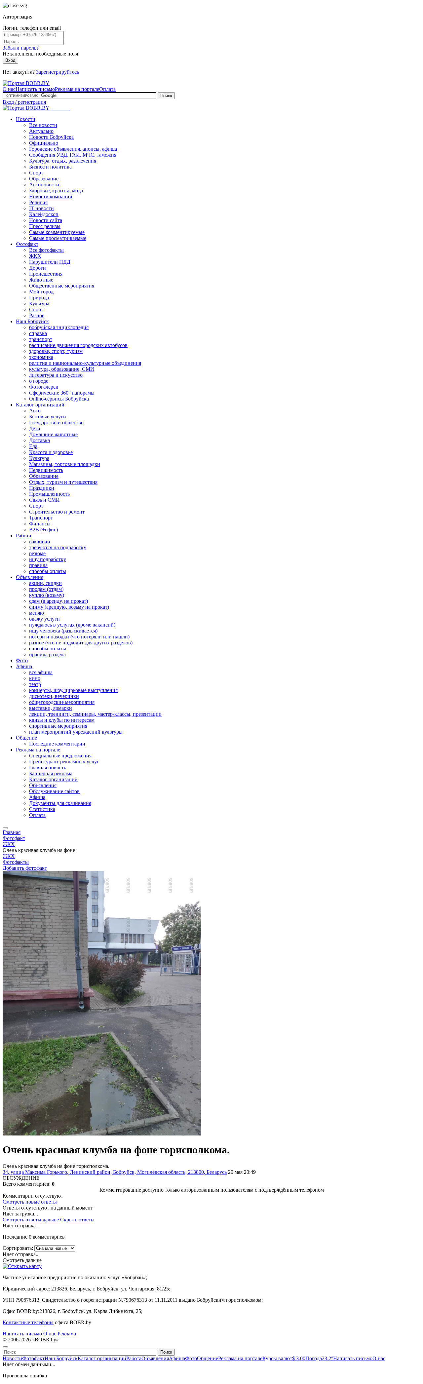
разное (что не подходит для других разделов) (81, 642)
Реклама (67, 1333)
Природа (39, 297)
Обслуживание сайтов (54, 791)
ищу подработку (47, 559)
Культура (39, 303)
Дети (34, 428)
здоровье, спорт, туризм (56, 351)
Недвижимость (46, 470)
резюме (37, 553)
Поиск (166, 95)
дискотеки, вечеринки (54, 696)
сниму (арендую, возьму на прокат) (69, 607)
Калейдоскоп (43, 214)
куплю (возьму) (46, 595)
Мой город (41, 291)
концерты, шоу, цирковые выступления (73, 690)
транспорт (40, 339)
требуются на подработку (57, 547)
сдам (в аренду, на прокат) (58, 601)
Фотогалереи (43, 387)
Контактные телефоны (28, 1322)
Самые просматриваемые (57, 238)
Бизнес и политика (50, 167)
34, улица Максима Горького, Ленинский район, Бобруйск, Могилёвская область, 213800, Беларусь (115, 1172)
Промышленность (49, 494)
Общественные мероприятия (61, 285)
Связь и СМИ (44, 500)
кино (34, 678)
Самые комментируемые (57, 232)
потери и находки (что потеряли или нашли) (79, 636)
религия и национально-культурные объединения (85, 363)
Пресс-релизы (44, 226)
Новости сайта (45, 220)
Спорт (36, 172)
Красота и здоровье (51, 452)
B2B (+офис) (43, 529)
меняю (36, 613)
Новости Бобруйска (51, 137)
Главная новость (47, 767)
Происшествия (45, 274)
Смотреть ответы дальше (31, 1219)
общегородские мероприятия (62, 702)
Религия (38, 202)
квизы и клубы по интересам (62, 720)
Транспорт (41, 517)
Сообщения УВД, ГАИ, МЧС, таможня (72, 155)
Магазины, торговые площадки (64, 464)
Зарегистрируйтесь (57, 72)
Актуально (41, 131)
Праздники (41, 488)
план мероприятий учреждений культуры (76, 732)
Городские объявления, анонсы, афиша (73, 149)
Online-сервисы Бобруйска (59, 399)
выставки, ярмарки (50, 708)
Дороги (37, 268)
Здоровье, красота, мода (56, 190)
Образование (43, 178)
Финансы (40, 523)
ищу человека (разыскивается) (63, 631)
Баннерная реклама (50, 773)
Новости (25, 119)
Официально (43, 143)
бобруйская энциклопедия (59, 327)
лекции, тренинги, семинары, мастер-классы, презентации (95, 714)
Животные (41, 280)
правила (38, 565)
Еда (33, 446)
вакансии (39, 541)
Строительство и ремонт (57, 512)
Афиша (24, 666)
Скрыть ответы (77, 1219)
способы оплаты (47, 571)
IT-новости (41, 208)
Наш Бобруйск (32, 321)
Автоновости (44, 184)
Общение (26, 738)
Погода (319, 1358)
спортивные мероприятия (58, 726)
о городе (38, 381)
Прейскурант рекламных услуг (64, 761)
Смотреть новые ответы (30, 1202)
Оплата (107, 89)
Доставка (39, 440)
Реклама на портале (77, 89)
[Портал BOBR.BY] (26, 83)
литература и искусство (56, 375)
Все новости (43, 125)
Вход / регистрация (24, 102)
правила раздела (47, 654)
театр (35, 684)
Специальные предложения (60, 755)
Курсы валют (283, 1358)
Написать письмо (35, 89)
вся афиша (41, 672)
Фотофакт (27, 244)
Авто (35, 410)
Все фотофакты (46, 250)
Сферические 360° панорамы (62, 393)
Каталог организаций (40, 404)
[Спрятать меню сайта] (5, 1347)
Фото (22, 660)
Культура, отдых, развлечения (62, 161)
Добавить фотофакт (25, 868)
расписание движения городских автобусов (78, 345)
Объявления (29, 577)
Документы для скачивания (60, 803)
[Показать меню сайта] (5, 828)
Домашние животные (53, 434)
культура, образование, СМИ (61, 369)
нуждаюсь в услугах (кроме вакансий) (72, 625)
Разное (36, 315)
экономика (41, 357)
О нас (9, 89)
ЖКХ (35, 256)
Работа (23, 535)
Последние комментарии (57, 744)
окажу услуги (44, 619)
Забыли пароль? (21, 48)
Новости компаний (50, 196)
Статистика (42, 809)
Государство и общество (56, 422)
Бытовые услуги (47, 416)
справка (38, 333)
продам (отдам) (46, 589)
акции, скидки (45, 583)
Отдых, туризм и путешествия (63, 482)
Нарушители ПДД (49, 262)
